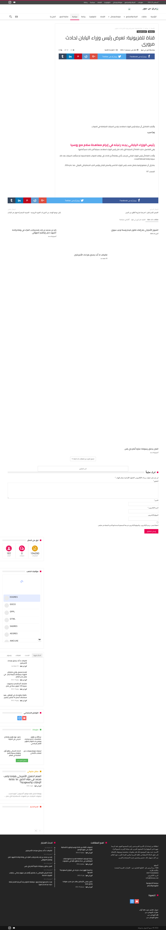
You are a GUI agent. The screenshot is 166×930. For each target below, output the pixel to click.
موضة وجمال (117, 2)
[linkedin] (70, 56)
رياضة (86, 2)
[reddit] (86, 56)
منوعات (140, 2)
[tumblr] (62, 56)
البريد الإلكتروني (153, 508)
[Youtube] (14, 2)
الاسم (156, 500)
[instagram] (10, 2)
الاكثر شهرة (37, 655)
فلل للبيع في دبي (152, 915)
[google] (94, 56)
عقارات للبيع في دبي (151, 912)
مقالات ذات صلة (152, 220)
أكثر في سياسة (124, 220)
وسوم (9, 655)
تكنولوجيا (107, 2)
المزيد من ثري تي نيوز (138, 220)
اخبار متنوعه (142, 31)
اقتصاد (99, 2)
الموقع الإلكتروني (153, 515)
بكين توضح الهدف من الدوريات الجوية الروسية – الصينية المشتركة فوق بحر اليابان (34, 210)
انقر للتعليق (83, 469)
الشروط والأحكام (152, 885)
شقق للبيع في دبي (152, 917)
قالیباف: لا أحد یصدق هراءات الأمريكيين (90, 254)
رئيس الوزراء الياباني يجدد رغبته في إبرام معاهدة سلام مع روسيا (112, 145)
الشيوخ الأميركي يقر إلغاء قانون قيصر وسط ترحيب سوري (134, 230)
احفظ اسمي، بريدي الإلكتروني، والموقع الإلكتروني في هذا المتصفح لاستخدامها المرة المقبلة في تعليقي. (128, 525)
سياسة (92, 2)
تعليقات (18, 655)
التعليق (155, 481)
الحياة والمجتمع (130, 2)
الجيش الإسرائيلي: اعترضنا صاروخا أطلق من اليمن (141, 210)
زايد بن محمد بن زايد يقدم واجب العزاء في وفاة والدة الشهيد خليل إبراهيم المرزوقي (34, 231)
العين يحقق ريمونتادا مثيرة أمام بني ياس (141, 448)
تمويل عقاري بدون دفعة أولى (148, 910)
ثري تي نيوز (145, 50)
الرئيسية (153, 28)
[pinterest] (78, 56)
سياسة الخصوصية (152, 883)
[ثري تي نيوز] (150, 8)
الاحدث (27, 655)
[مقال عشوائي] (16, 17)
